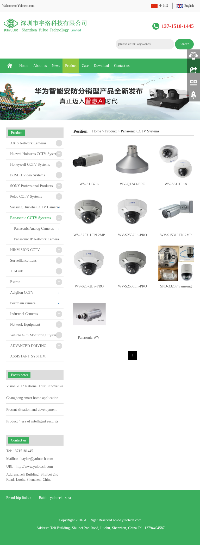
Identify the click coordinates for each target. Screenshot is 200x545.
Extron (15, 282)
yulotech (56, 498)
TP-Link (16, 271)
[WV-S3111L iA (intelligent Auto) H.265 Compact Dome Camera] (176, 161)
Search (184, 44)
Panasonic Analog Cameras (34, 228)
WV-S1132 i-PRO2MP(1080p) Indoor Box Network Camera (89, 185)
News (56, 66)
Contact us (121, 66)
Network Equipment (25, 324)
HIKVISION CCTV (25, 250)
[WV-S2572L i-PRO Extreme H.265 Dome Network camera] (89, 263)
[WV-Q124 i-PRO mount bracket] (133, 161)
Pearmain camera (22, 303)
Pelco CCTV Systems (26, 196)
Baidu (43, 498)
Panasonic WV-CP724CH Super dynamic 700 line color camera (89, 339)
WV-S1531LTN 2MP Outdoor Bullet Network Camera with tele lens (176, 236)
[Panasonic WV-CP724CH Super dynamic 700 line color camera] (89, 314)
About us (40, 66)
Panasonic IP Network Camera (36, 239)
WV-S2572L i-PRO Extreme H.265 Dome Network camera (89, 288)
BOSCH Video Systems (27, 175)
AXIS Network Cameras (28, 143)
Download (101, 66)
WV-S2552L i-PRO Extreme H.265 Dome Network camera (132, 236)
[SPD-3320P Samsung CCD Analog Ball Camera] (176, 263)
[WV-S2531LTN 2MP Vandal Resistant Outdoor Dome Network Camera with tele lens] (89, 212)
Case (85, 66)
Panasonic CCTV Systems (140, 131)
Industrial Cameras (24, 314)
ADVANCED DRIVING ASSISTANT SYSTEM (28, 351)
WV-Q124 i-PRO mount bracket (132, 185)
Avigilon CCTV (22, 292)
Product (71, 66)
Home (23, 66)
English (189, 6)
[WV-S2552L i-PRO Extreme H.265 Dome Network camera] (133, 212)
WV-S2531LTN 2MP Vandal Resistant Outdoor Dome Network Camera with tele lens (89, 236)
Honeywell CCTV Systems (30, 164)
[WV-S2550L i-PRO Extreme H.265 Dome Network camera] (133, 263)
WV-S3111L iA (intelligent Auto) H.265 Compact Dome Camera (175, 185)
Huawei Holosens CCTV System (34, 154)
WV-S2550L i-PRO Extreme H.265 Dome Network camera (132, 288)
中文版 (163, 6)
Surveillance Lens (23, 260)
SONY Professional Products (31, 186)
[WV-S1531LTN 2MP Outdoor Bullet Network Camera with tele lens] (176, 212)
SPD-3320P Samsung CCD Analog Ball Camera (176, 288)
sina (68, 498)
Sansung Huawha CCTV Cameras (35, 207)
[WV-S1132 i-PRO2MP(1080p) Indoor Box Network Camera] (89, 161)
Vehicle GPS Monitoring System (34, 335)
